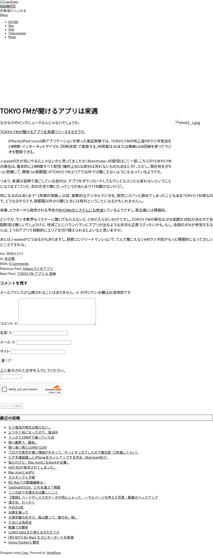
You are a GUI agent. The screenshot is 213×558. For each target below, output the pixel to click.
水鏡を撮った (18, 512)
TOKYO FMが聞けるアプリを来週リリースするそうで (42, 131)
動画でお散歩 (18, 527)
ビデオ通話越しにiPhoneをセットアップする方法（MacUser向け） (58, 457)
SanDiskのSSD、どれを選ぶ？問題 (34, 487)
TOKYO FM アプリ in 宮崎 (36, 273)
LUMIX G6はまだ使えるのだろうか (33, 532)
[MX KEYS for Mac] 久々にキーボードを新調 (41, 537)
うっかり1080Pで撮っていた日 (31, 437)
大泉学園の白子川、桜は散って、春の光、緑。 (43, 517)
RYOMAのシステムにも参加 (81, 210)
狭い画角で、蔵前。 (23, 442)
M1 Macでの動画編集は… (27, 482)
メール (7, 342)
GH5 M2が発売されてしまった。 (32, 467)
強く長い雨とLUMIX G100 (27, 447)
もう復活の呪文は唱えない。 (30, 427)
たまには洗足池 (20, 522)
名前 (6, 332)
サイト (5, 351)
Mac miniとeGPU (21, 472)
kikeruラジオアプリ (38, 268)
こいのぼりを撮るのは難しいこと (33, 492)
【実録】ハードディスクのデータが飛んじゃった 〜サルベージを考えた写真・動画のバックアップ (83, 497)
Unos (24, 552)
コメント (9, 323)
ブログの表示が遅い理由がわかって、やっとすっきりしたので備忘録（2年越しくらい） (73, 452)
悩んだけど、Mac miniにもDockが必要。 (39, 462)
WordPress (54, 552)
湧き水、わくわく (21, 502)
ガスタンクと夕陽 (21, 477)
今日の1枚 (16, 507)
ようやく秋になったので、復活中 (33, 432)
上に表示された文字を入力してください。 (32, 370)
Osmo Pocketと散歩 (23, 542)
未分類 (10, 258)
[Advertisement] (106, 71)
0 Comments (19, 263)
